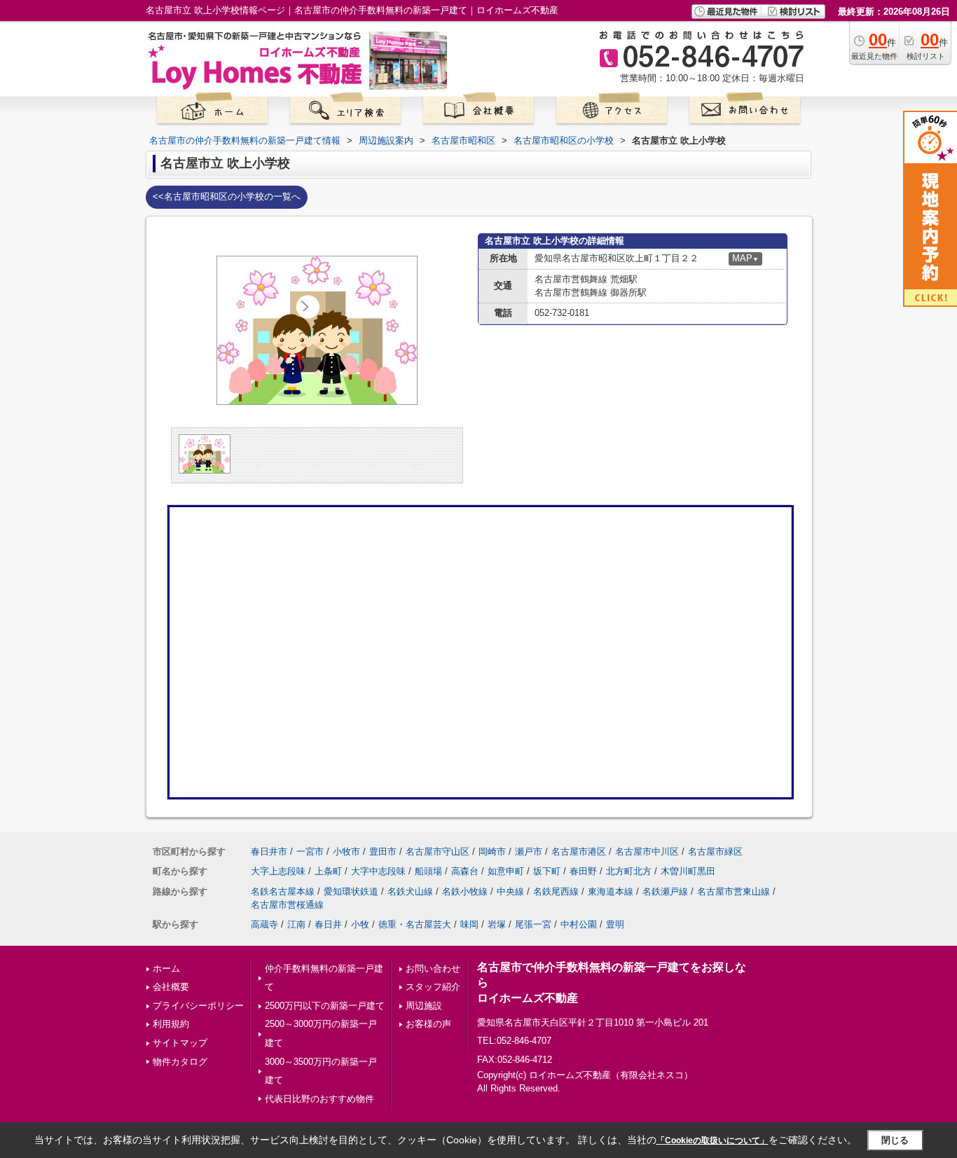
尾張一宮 (533, 924)
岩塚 (497, 924)
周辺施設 (424, 1005)
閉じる (895, 1140)
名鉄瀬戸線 (665, 891)
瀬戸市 (528, 851)
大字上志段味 (278, 871)
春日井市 (269, 851)
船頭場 (428, 871)
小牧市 (346, 851)
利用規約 (171, 1024)
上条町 (328, 871)
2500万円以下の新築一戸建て (325, 1005)
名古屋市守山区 (437, 851)
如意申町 (506, 871)
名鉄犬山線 (410, 891)
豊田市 (383, 851)
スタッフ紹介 (433, 986)
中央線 (510, 891)
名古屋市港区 (578, 851)
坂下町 (546, 871)
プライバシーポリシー (198, 1005)
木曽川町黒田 (688, 871)
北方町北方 (629, 871)
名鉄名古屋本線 (283, 891)
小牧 (360, 924)
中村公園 (578, 924)
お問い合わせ (433, 968)
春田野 (583, 871)
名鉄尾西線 (556, 891)
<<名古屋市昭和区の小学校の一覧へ (227, 196)
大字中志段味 (378, 871)
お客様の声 (428, 1024)
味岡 (469, 924)
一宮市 (310, 851)
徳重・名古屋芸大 (414, 924)
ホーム (166, 968)
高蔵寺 (264, 924)
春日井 (328, 924)
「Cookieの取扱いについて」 (712, 1140)
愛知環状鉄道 (351, 891)
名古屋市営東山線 (733, 891)
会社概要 (171, 986)
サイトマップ (180, 1043)
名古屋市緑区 (715, 851)
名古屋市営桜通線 (287, 904)
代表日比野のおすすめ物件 (319, 1099)
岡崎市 (492, 851)
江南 (296, 924)
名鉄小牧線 (465, 891)
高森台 (464, 871)
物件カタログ (180, 1061)
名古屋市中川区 (647, 851)
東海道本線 (610, 891)
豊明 (615, 924)
